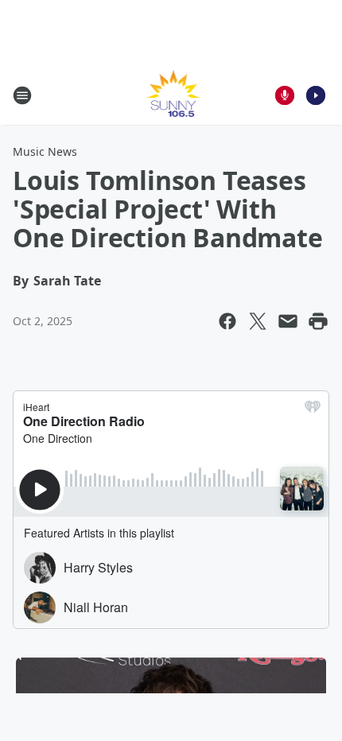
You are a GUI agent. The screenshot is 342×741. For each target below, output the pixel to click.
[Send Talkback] (284, 95)
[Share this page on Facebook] (227, 321)
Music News (45, 151)
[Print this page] (318, 321)
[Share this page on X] (258, 321)
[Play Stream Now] (315, 95)
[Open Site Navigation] (22, 95)
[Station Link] (171, 95)
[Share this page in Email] (288, 321)
